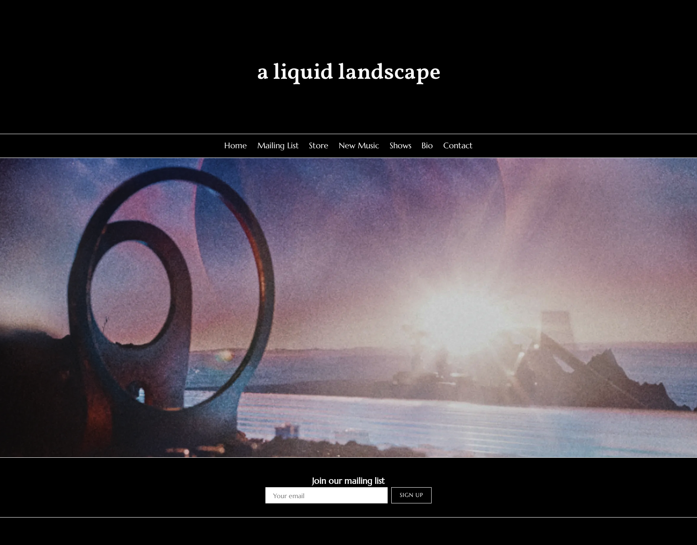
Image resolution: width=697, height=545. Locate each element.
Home (235, 146)
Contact (458, 146)
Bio (427, 146)
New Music (359, 146)
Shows (400, 146)
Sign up (411, 495)
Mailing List (278, 146)
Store (318, 146)
